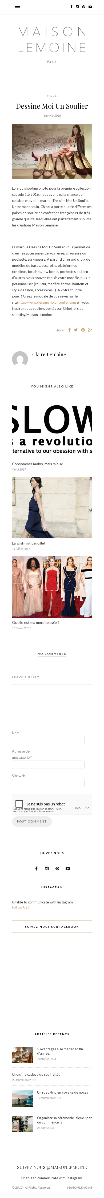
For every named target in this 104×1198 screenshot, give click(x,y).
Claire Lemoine (49, 354)
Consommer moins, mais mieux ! (38, 463)
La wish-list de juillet (29, 543)
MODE (52, 95)
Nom (17, 733)
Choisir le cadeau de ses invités (36, 1074)
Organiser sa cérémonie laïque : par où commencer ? (64, 1120)
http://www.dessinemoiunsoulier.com (47, 302)
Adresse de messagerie (22, 754)
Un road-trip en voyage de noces (62, 1092)
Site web (18, 776)
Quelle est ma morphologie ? (35, 622)
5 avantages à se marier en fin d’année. (60, 1051)
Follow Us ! (20, 907)
